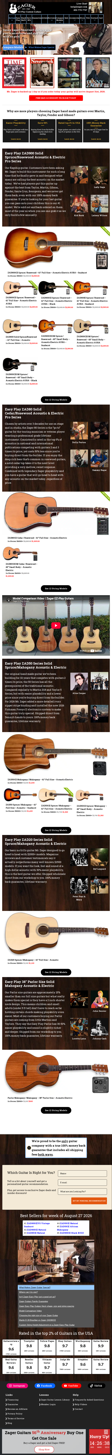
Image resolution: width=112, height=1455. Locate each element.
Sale (66, 18)
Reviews (51, 18)
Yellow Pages (47, 1346)
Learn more (16, 139)
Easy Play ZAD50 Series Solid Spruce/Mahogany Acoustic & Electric (35, 665)
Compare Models (60, 19)
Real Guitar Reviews (11, 1365)
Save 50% (29, 19)
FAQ (88, 18)
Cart (101, 18)
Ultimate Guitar (47, 1365)
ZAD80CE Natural (36, 1233)
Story (82, 18)
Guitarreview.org (11, 1347)
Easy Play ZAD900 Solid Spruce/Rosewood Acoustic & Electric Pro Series (35, 157)
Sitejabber (83, 1364)
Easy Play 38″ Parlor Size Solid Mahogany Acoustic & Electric (29, 984)
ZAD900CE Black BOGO (72, 1233)
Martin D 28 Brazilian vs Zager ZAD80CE (37, 1320)
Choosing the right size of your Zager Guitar (38, 1315)
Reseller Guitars (29, 1365)
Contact (94, 18)
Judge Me (65, 1364)
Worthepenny (82, 1346)
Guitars (12, 18)
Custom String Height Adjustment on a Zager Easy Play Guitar (47, 1325)
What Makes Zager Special (41, 47)
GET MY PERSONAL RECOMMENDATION (89, 1201)
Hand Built (23, 19)
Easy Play (18, 19)
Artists (45, 18)
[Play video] (56, 1261)
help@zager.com (78, 6)
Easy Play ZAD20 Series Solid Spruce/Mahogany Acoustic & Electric (35, 842)
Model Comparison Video (30, 1311)
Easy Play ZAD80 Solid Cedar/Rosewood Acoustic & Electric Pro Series (34, 413)
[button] (79, 174)
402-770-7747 (80, 10)
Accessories (74, 18)
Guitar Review (100, 1346)
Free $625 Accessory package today (56, 98)
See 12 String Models (56, 399)
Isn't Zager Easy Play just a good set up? (37, 1297)
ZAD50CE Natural (69, 1223)
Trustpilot (29, 1346)
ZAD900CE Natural (36, 1229)
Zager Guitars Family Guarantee (33, 1301)
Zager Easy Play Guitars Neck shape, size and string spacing (46, 1306)
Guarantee (36, 18)
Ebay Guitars (65, 1346)
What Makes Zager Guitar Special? (34, 1287)
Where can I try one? (28, 1292)
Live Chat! (81, 3)
